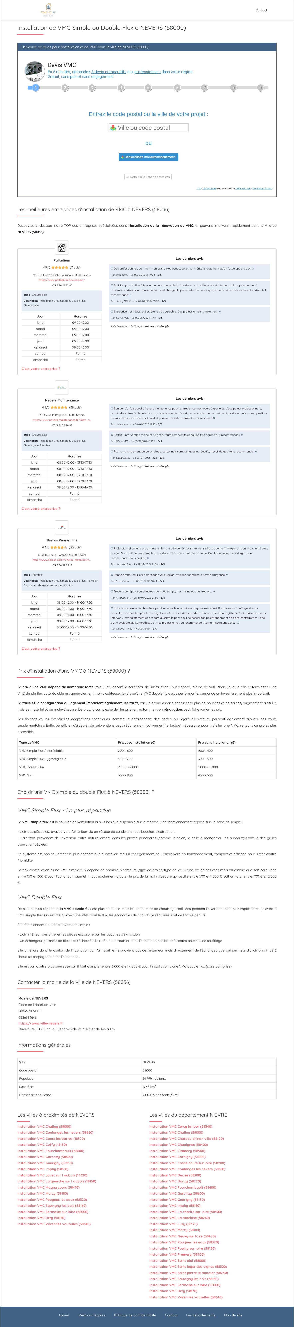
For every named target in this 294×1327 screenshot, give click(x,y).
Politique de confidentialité (135, 1315)
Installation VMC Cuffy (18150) (42, 1144)
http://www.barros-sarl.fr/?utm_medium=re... (62, 559)
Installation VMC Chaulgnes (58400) (178, 1144)
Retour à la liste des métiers (149, 177)
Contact (261, 10)
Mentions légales (91, 1315)
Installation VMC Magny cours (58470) (48, 1187)
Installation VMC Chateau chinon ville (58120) (186, 1138)
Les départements (200, 1315)
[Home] (48, 10)
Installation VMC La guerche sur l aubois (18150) (56, 1181)
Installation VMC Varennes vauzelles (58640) (54, 1224)
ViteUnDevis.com (243, 189)
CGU (199, 189)
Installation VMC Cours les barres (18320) (51, 1138)
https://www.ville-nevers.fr (40, 1023)
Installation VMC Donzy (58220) (175, 1181)
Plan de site (233, 1315)
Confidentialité (209, 189)
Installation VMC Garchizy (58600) (45, 1157)
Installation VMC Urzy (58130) (41, 1218)
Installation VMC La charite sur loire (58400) (185, 1212)
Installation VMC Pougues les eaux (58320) (52, 1199)
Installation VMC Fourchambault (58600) (50, 1151)
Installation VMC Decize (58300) (175, 1175)
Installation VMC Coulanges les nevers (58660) (55, 1132)
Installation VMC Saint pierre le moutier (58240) (188, 1273)
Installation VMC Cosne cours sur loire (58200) (187, 1163)
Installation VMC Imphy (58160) (42, 1169)
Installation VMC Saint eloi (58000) (177, 1260)
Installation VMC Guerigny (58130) (45, 1163)
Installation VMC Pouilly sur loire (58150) (182, 1248)
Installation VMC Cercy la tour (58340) (180, 1126)
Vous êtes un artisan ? (262, 189)
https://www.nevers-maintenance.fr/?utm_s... (62, 419)
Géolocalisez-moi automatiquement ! (150, 157)
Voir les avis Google (156, 326)
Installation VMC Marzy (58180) (42, 1193)
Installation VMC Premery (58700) (177, 1254)
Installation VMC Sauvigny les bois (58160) (52, 1205)
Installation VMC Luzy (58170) (173, 1224)
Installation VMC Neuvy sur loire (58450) (182, 1236)
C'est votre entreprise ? (41, 368)
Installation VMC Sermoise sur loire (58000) (52, 1212)
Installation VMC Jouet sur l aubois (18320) (52, 1175)
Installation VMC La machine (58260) (179, 1218)
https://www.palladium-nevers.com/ (62, 280)
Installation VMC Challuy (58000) (44, 1126)
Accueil (64, 1315)
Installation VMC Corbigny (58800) (177, 1157)
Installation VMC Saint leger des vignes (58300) (188, 1266)
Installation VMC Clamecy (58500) (177, 1151)
